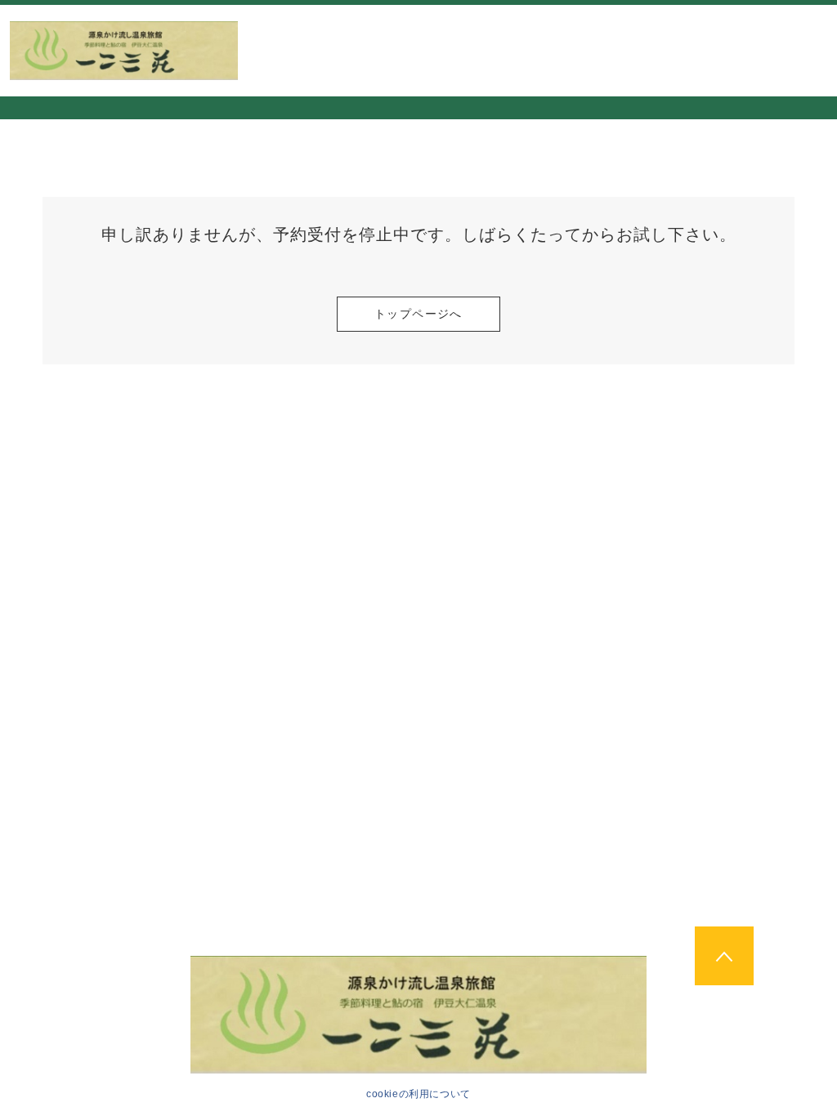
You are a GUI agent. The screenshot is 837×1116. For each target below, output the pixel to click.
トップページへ (418, 313)
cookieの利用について (418, 1094)
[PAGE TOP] (724, 955)
